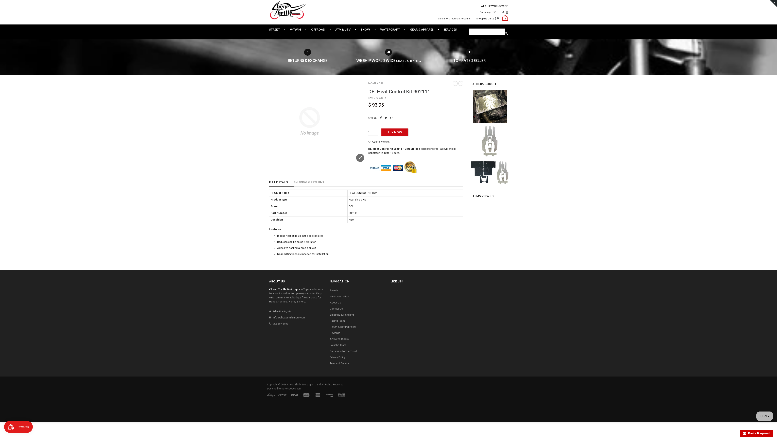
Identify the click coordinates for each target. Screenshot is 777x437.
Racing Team (337, 320)
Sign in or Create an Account (454, 18)
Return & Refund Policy (343, 326)
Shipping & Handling (342, 314)
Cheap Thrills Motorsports (301, 384)
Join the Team (338, 345)
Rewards (335, 332)
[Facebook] (503, 12)
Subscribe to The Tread (343, 351)
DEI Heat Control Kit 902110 (490, 104)
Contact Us (336, 308)
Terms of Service (339, 363)
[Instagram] (507, 12)
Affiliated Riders (339, 338)
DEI (381, 83)
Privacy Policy (337, 357)
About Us (335, 302)
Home (372, 83)
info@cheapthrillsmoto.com (289, 317)
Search (334, 290)
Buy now (394, 132)
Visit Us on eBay (339, 296)
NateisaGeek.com (291, 388)
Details (490, 118)
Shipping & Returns (309, 182)
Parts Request (758, 433)
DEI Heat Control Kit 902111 (399, 91)
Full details (278, 182)
